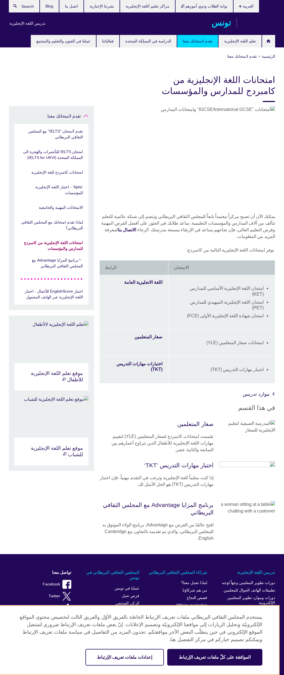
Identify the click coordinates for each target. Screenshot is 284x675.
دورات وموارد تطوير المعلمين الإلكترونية (251, 600)
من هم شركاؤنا (194, 590)
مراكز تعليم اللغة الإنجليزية (147, 6)
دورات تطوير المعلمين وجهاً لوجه (248, 583)
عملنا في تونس (127, 588)
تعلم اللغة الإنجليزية (240, 41)
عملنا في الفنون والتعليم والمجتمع (63, 41)
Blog (49, 6)
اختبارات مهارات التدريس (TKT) (139, 366)
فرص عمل (130, 596)
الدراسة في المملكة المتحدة (148, 41)
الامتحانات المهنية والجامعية (61, 207)
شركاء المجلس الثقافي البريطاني (178, 572)
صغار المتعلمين (149, 336)
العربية (247, 6)
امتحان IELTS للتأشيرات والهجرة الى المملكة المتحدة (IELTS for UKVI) (53, 154)
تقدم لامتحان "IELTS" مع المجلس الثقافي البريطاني (55, 134)
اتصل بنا (71, 6)
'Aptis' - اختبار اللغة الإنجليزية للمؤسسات (59, 190)
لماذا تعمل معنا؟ (194, 583)
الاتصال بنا (127, 229)
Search (12, 7)
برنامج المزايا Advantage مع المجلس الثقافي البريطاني (57, 263)
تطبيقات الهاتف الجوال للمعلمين (249, 590)
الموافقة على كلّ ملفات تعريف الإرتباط (215, 657)
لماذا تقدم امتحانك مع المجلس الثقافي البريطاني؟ (52, 225)
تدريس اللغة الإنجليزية (27, 23)
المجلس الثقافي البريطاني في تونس (112, 575)
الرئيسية (268, 41)
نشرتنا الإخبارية (102, 6)
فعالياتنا (108, 41)
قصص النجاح (197, 598)
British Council (258, 22)
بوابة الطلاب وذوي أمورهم (205, 6)
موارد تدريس (256, 394)
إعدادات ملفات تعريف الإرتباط (124, 657)
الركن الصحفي (127, 603)
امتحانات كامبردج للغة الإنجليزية (57, 172)
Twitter (54, 596)
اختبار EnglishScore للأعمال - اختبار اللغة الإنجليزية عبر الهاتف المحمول (54, 294)
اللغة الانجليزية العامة (143, 282)
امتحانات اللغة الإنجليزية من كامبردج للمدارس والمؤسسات (53, 245)
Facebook (51, 584)
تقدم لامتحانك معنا (197, 41)
